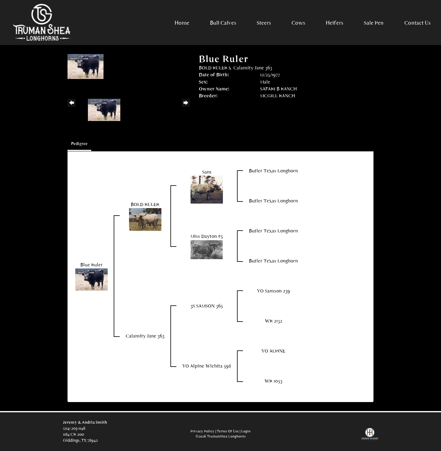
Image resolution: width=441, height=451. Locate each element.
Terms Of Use (228, 431)
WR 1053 (273, 381)
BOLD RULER (213, 68)
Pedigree (79, 143)
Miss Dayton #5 (206, 236)
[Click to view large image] (86, 66)
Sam (207, 172)
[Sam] (206, 189)
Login (245, 431)
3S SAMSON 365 (206, 306)
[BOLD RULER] (145, 219)
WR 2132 (273, 321)
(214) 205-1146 (74, 428)
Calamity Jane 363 (252, 68)
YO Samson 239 (273, 291)
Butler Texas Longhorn (273, 171)
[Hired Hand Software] (370, 437)
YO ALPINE (273, 351)
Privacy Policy (202, 431)
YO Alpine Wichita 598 (206, 366)
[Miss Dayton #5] (206, 249)
